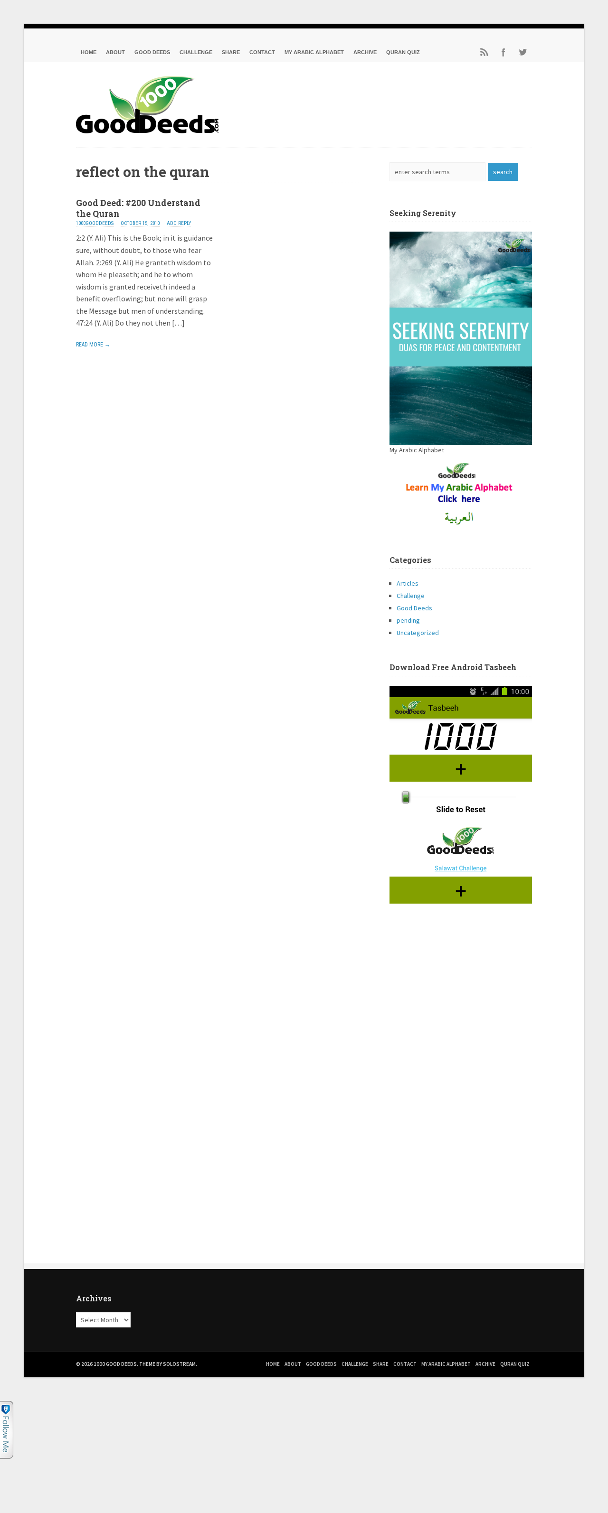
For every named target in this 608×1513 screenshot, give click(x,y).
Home (88, 52)
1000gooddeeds (95, 223)
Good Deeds (152, 52)
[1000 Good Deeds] (147, 130)
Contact (262, 52)
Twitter (522, 52)
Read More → (93, 344)
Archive (365, 52)
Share (231, 52)
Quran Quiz (403, 52)
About (115, 52)
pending (408, 620)
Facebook (503, 52)
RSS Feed (484, 52)
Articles (407, 583)
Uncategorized (418, 632)
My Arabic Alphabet (314, 52)
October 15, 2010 (140, 223)
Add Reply (179, 223)
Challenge (196, 52)
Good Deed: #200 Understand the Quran (138, 208)
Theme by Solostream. (168, 1364)
